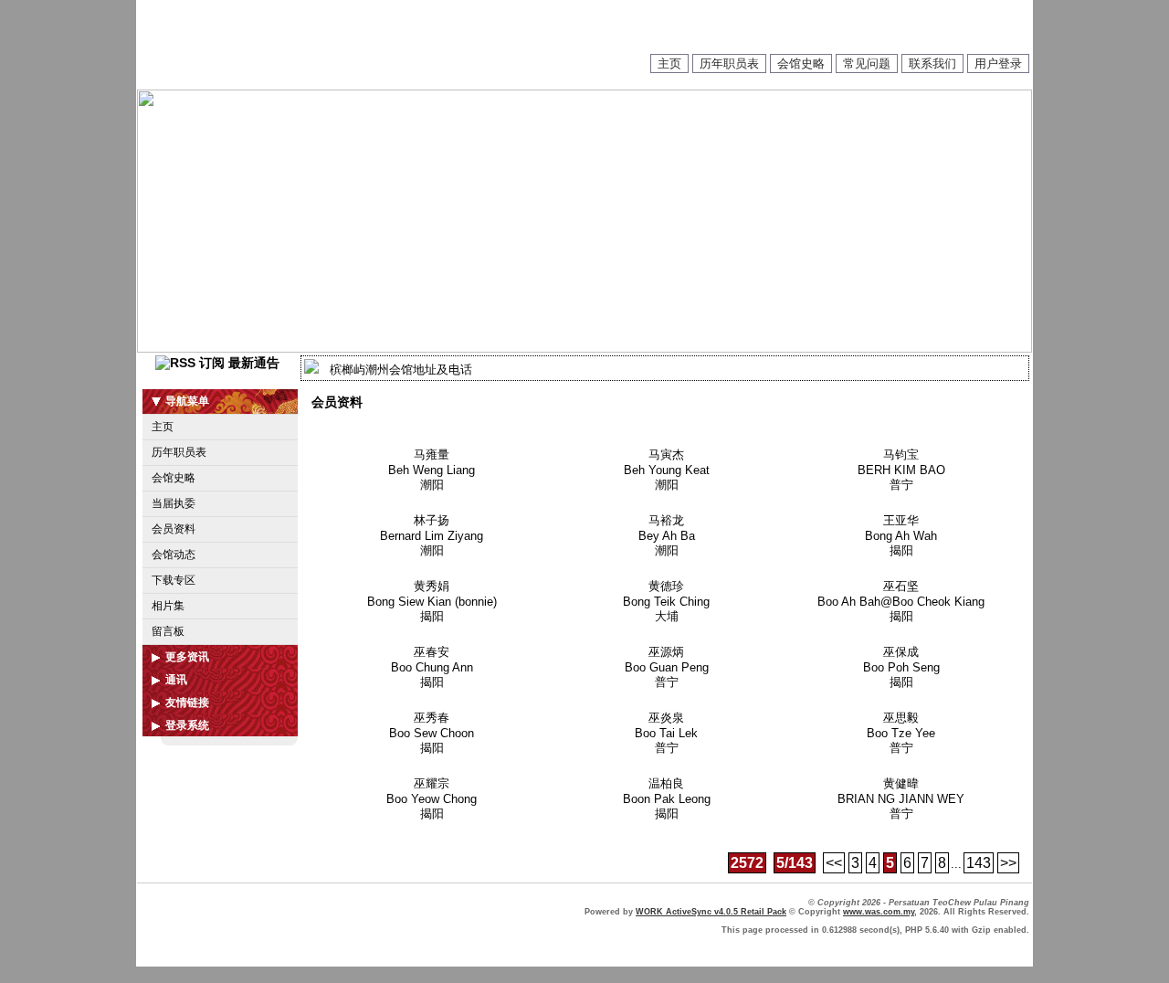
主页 (669, 63)
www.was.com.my (878, 911)
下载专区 (173, 580)
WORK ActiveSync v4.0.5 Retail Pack (711, 911)
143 (978, 863)
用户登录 (998, 63)
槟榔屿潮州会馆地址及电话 (401, 369)
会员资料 (173, 529)
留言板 (168, 631)
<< (834, 863)
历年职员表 (729, 63)
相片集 (168, 605)
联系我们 (932, 63)
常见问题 (866, 63)
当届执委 (173, 503)
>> (1008, 863)
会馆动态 (173, 554)
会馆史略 (801, 63)
